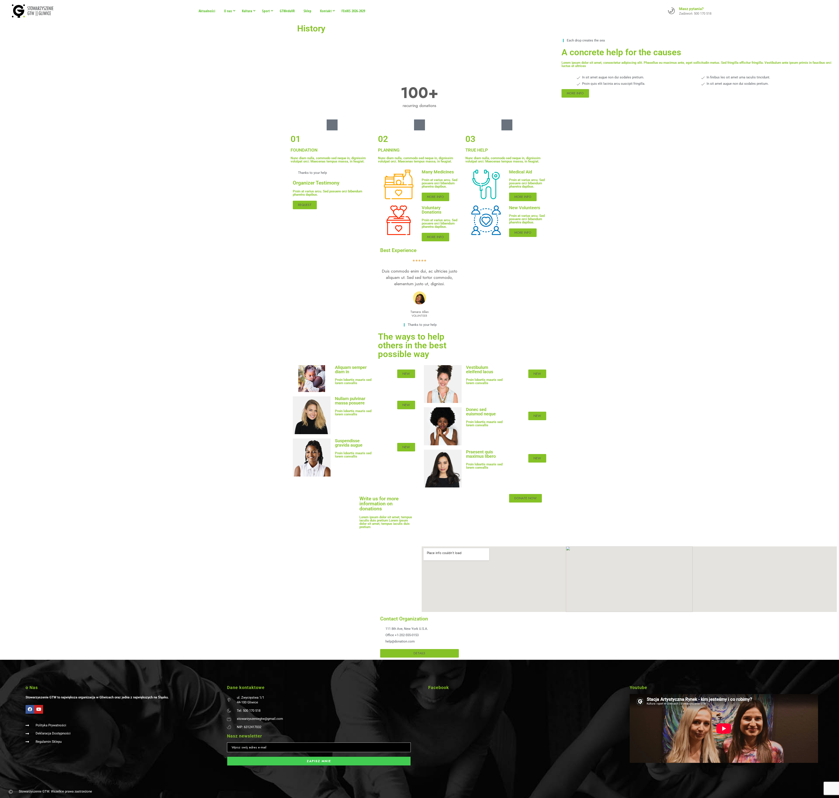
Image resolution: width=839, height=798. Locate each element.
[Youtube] (38, 709)
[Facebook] (30, 709)
